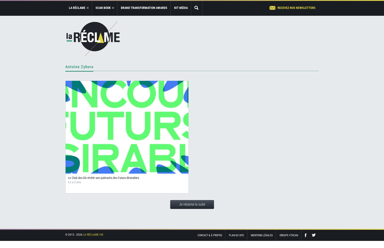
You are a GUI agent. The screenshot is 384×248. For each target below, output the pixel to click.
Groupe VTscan (289, 235)
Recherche (196, 8)
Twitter (314, 235)
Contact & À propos (210, 235)
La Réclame (93, 39)
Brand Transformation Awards (144, 8)
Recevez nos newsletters (297, 8)
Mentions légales (262, 235)
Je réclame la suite (192, 204)
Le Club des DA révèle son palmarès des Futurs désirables (103, 178)
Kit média (181, 8)
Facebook (307, 235)
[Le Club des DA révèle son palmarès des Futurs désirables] (127, 127)
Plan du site (236, 235)
